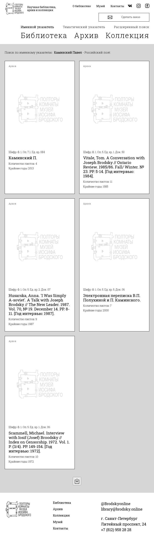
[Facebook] (147, 6)
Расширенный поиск (131, 27)
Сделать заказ (130, 17)
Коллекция (127, 35)
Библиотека (44, 35)
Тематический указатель (84, 27)
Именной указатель (37, 27)
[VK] (130, 6)
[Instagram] (139, 6)
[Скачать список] (77, 481)
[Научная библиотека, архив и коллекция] (14, 9)
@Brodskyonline (115, 503)
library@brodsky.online (121, 509)
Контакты (60, 528)
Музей (58, 522)
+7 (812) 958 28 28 (116, 529)
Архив (86, 35)
